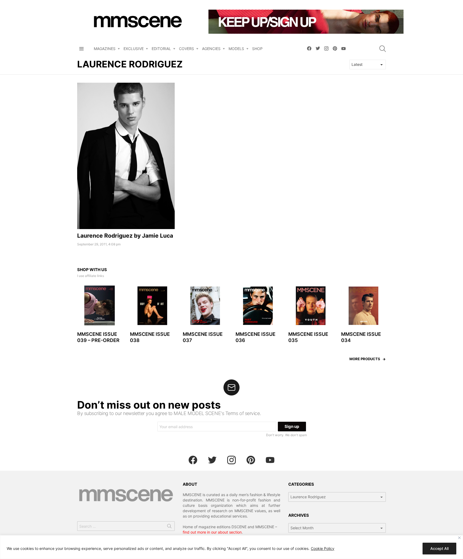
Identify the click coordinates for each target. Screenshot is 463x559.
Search (169, 527)
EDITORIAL (161, 48)
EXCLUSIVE (134, 48)
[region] (231, 547)
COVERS (186, 48)
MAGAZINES (104, 48)
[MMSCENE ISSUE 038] (152, 305)
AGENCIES (211, 48)
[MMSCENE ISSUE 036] (258, 305)
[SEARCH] (382, 48)
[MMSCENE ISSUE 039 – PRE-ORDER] (99, 305)
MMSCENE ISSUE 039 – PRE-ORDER (98, 337)
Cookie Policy (322, 548)
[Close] (459, 538)
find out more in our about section (212, 532)
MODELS (236, 48)
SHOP (257, 48)
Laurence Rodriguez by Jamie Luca (125, 235)
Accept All (439, 548)
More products (364, 359)
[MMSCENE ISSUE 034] (363, 305)
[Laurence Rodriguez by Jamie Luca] (126, 156)
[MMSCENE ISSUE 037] (205, 305)
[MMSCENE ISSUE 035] (310, 305)
